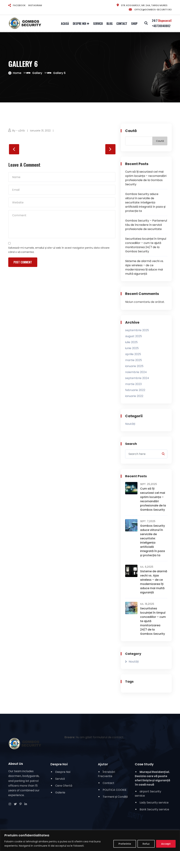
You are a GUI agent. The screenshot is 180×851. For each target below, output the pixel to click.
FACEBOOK (19, 5)
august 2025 (133, 336)
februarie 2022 (135, 390)
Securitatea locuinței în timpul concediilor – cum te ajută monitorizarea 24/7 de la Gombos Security (145, 245)
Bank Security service (154, 809)
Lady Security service (154, 802)
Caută (131, 130)
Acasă (65, 23)
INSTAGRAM (35, 5)
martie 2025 (133, 360)
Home (17, 73)
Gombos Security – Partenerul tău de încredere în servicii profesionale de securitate (146, 225)
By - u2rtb (18, 130)
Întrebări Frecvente (106, 774)
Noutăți (130, 424)
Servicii (98, 23)
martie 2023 (133, 384)
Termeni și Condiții (115, 797)
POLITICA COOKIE (115, 790)
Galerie (60, 792)
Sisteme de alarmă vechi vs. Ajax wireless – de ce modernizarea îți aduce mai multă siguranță (144, 267)
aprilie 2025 (133, 354)
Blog (109, 23)
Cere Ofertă (63, 786)
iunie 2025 (132, 348)
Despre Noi (79, 23)
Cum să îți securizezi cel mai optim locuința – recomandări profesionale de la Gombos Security (145, 178)
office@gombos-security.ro (153, 9)
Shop (134, 23)
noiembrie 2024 (136, 372)
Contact (121, 23)
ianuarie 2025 (134, 366)
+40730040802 (161, 26)
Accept (166, 844)
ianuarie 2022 (134, 396)
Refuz (146, 844)
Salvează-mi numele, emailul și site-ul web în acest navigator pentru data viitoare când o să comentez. (59, 250)
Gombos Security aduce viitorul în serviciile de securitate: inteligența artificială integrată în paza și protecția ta (145, 202)
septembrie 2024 (137, 378)
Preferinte (124, 844)
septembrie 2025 (137, 330)
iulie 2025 (131, 342)
